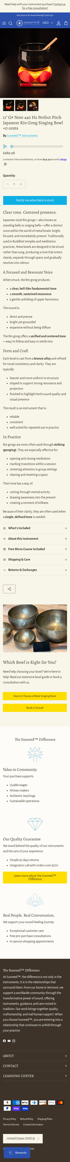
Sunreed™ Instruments (22, 135)
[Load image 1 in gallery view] (35, 63)
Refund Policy (26, 1119)
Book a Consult (34, 707)
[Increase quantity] (21, 184)
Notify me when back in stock (35, 200)
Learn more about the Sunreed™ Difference (35, 877)
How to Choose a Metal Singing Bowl (34, 696)
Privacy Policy (9, 1119)
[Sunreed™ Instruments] (27, 23)
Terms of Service (11, 1124)
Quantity (9, 175)
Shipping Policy (44, 1119)
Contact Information (33, 1124)
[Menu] (4, 23)
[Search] (12, 23)
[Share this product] (9, 589)
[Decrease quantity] (6, 184)
